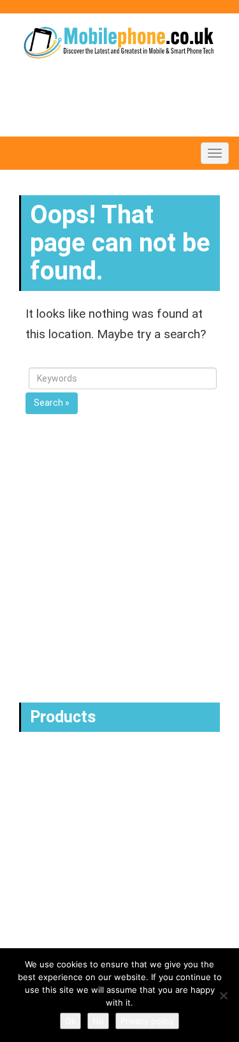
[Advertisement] (119, 570)
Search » (51, 403)
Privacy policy (147, 1021)
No (98, 1021)
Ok (70, 1021)
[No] (223, 995)
